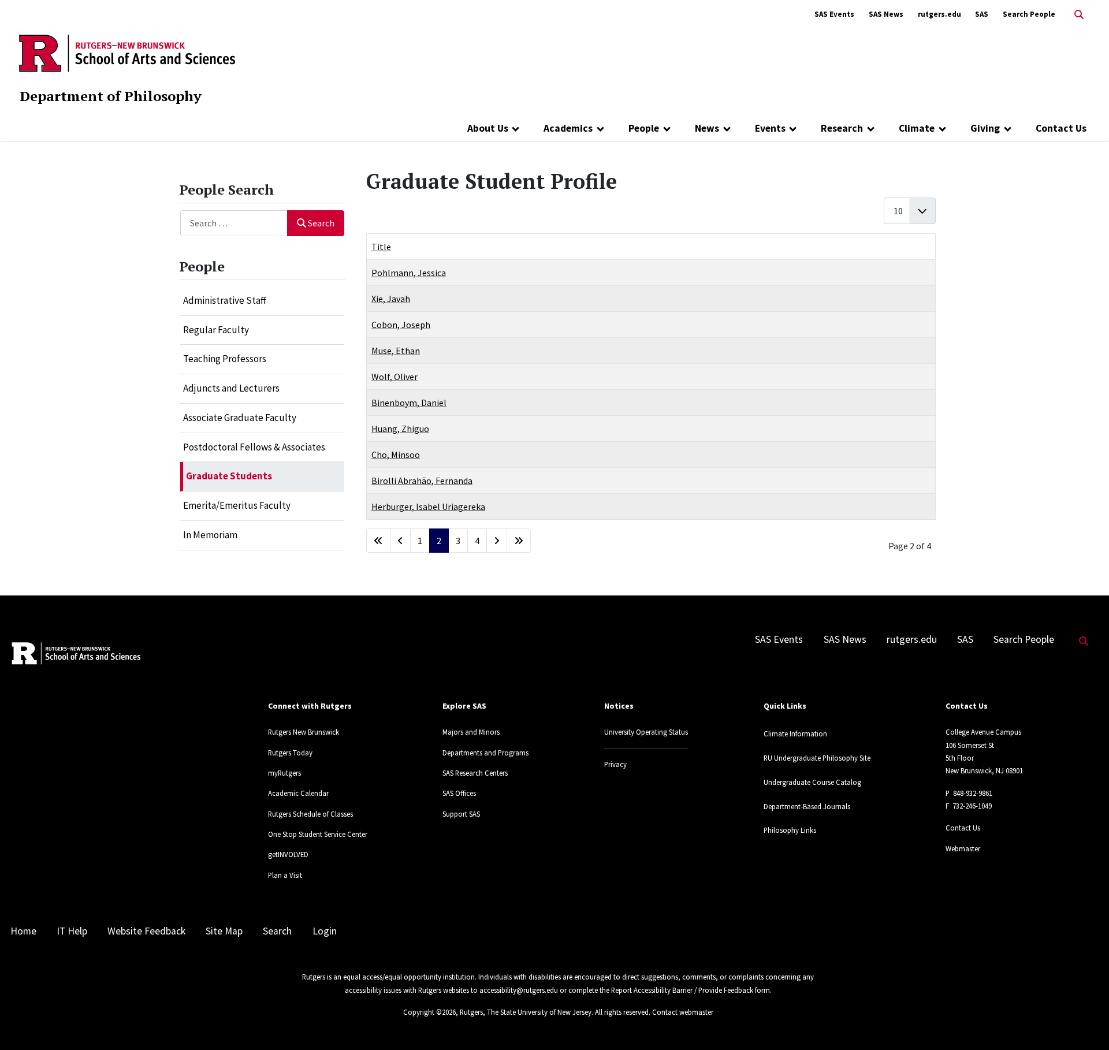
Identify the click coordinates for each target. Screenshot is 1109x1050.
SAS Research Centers (475, 772)
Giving (985, 128)
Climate (917, 128)
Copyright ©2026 (429, 1012)
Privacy (615, 764)
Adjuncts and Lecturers (231, 388)
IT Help (72, 931)
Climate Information (795, 733)
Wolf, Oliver (394, 376)
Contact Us (1061, 128)
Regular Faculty (216, 329)
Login (324, 931)
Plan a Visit (285, 875)
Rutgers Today (290, 752)
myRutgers (284, 772)
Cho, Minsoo (395, 454)
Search (321, 223)
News (707, 128)
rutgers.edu (939, 14)
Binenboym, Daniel (408, 402)
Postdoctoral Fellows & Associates (254, 447)
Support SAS (461, 813)
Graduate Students (229, 476)
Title (381, 246)
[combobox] (234, 223)
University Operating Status (646, 731)
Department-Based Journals (807, 806)
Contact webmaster (682, 1012)
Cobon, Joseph (400, 324)
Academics (568, 128)
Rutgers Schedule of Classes (310, 813)
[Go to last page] (519, 540)
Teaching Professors (224, 358)
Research (842, 128)
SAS (981, 14)
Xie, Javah (390, 298)
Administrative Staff (224, 300)
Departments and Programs (485, 752)
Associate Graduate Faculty (239, 417)
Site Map (224, 931)
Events (770, 128)
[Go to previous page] (400, 540)
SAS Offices (459, 793)
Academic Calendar (298, 793)
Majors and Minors (471, 731)
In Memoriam (210, 534)
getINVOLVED (288, 854)
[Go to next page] (496, 540)
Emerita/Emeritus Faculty (237, 505)
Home (23, 931)
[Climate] (942, 128)
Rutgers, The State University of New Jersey (525, 1012)
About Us (487, 128)
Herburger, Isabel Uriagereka (428, 506)
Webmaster (963, 848)
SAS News (886, 14)
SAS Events (834, 14)
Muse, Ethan (395, 350)
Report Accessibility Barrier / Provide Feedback (682, 990)
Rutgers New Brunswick (303, 731)
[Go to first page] (378, 540)
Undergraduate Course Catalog (812, 782)
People (643, 128)
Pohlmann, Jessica (408, 272)
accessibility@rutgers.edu (518, 990)
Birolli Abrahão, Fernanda (421, 480)
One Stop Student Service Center (317, 834)
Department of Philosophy (111, 96)
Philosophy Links (790, 830)
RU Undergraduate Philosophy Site (817, 757)
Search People (1029, 14)
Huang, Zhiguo (400, 428)
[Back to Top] (1084, 1022)
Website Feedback (146, 931)
